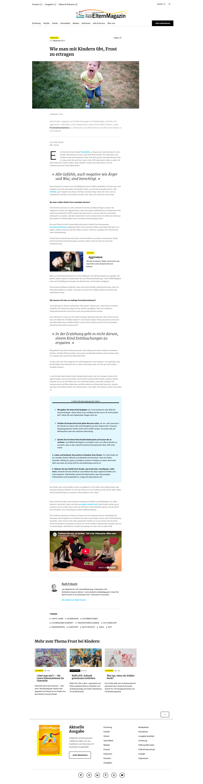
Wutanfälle (85, 152)
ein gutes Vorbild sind (88, 504)
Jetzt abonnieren (162, 23)
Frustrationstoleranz (58, 227)
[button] (118, 37)
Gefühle (53, 192)
